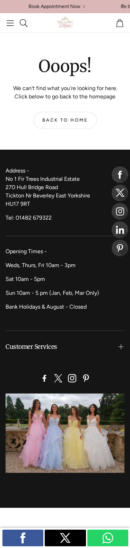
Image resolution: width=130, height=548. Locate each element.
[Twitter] (58, 378)
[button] (10, 23)
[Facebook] (44, 378)
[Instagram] (72, 378)
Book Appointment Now (50, 6)
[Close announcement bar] (123, 5)
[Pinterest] (86, 378)
